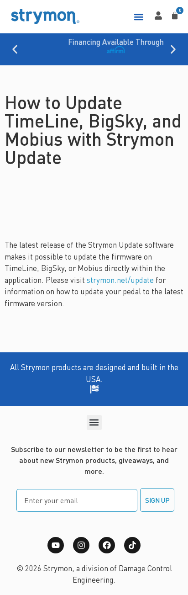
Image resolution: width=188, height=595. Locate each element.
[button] (138, 16)
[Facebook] (107, 545)
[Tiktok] (132, 545)
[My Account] (158, 15)
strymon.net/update (120, 280)
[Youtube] (55, 545)
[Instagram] (81, 545)
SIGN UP (157, 500)
